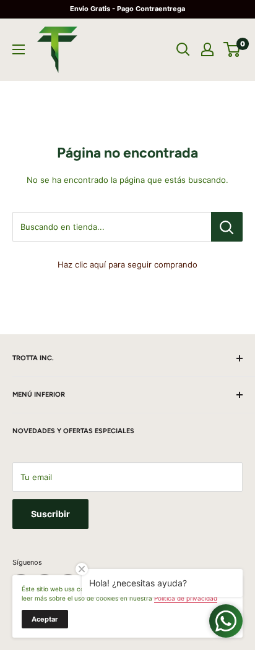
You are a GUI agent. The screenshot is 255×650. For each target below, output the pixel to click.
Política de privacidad (185, 598)
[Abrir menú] (18, 49)
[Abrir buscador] (183, 49)
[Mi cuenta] (207, 49)
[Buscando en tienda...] (227, 227)
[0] (232, 49)
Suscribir (50, 514)
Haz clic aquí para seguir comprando (127, 264)
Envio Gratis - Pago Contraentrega (127, 8)
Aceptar (45, 619)
